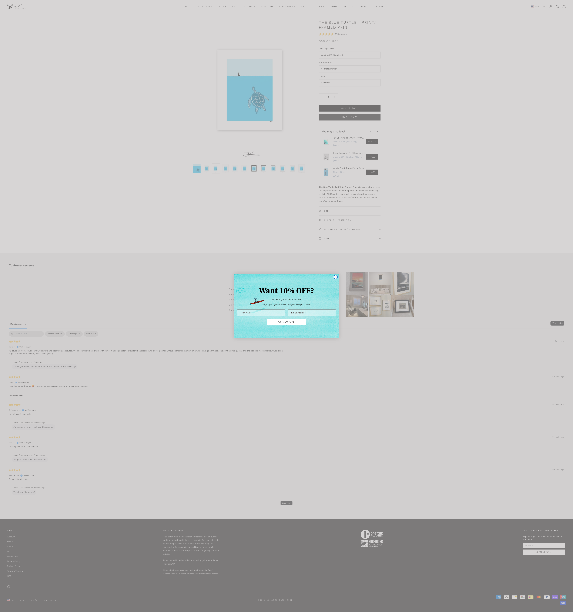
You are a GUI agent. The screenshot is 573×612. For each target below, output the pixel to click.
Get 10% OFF (286, 321)
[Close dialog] (336, 277)
